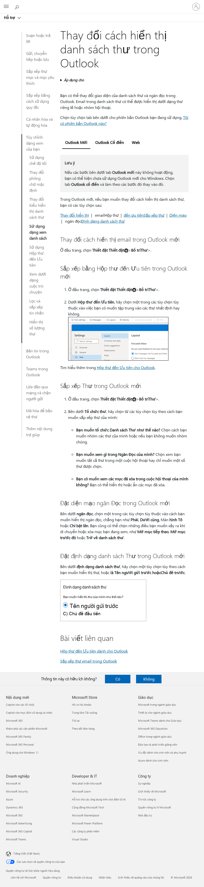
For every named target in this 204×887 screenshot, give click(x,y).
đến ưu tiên (134, 215)
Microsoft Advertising (19, 823)
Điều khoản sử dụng (80, 877)
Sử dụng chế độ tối (38, 160)
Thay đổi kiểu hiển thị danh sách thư (37, 208)
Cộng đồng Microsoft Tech (88, 807)
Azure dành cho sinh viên (153, 760)
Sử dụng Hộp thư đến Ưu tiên (36, 256)
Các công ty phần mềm (85, 831)
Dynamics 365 (14, 807)
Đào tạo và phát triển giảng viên (157, 744)
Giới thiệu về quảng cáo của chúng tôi (141, 877)
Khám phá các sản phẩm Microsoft (26, 728)
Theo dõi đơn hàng (83, 728)
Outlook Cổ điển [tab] (109, 142)
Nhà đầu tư (145, 815)
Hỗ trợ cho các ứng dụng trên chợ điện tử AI (99, 799)
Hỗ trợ (10, 17)
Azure (9, 799)
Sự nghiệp (144, 783)
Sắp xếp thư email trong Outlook (88, 661)
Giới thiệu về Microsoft (152, 791)
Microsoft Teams (16, 839)
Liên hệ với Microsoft (23, 877)
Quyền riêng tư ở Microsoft (154, 807)
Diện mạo (178, 215)
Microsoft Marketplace (85, 815)
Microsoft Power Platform (87, 823)
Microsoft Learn (81, 791)
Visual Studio (80, 839)
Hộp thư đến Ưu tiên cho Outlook (126, 367)
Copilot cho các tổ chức (20, 704)
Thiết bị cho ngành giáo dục (155, 712)
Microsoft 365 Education (152, 728)
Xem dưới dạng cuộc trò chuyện (37, 283)
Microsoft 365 (14, 720)
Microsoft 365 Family (18, 736)
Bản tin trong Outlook (37, 353)
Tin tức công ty (147, 799)
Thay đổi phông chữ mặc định (36, 181)
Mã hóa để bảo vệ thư (39, 413)
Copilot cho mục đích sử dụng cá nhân (29, 712)
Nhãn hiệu (105, 877)
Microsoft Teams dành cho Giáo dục (160, 720)
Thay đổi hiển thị (74, 215)
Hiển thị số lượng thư (37, 327)
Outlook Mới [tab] (76, 142)
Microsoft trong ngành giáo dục (157, 704)
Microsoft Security (17, 791)
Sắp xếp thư (154, 215)
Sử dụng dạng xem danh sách (38, 232)
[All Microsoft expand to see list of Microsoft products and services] (6, 7)
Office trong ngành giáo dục (155, 736)
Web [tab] (136, 142)
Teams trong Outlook (37, 371)
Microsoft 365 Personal (20, 744)
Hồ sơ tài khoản (81, 704)
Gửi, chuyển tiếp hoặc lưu (37, 56)
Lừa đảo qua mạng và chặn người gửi (38, 392)
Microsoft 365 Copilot (19, 831)
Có (117, 679)
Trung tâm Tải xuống (84, 712)
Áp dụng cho (74, 80)
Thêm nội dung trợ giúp (39, 431)
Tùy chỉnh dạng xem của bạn (34, 143)
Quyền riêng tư (52, 877)
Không (148, 679)
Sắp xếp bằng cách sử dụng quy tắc (38, 101)
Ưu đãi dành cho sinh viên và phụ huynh (162, 752)
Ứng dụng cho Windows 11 (22, 752)
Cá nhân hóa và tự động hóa (39, 122)
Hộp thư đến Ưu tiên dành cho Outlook (94, 651)
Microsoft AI (13, 783)
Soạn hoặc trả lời (38, 38)
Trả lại (76, 720)
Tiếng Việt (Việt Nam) (26, 853)
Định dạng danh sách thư (103, 221)
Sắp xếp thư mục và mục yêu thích (40, 77)
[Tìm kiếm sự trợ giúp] (17, 6)
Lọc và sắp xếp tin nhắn (36, 306)
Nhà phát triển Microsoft (87, 783)
